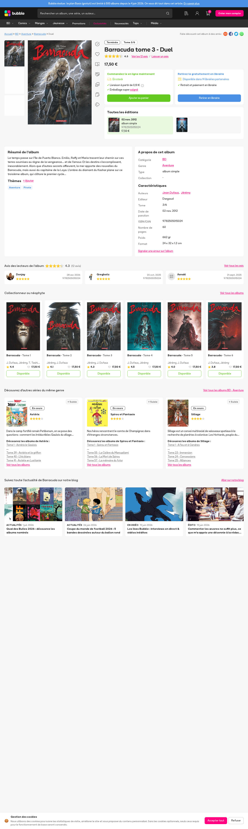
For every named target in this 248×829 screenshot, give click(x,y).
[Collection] (186, 13)
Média (154, 23)
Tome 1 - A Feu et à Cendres (184, 444)
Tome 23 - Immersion (180, 452)
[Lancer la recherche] (167, 13)
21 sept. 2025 (234, 274)
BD (8, 23)
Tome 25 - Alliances (179, 460)
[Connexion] (197, 13)
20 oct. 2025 (154, 274)
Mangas (40, 23)
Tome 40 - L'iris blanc (18, 456)
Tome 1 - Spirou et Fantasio (102, 444)
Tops (136, 23)
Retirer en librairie (209, 97)
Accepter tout (216, 820)
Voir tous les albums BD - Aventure (223, 390)
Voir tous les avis (234, 265)
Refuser (236, 820)
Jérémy (185, 192)
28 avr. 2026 (73, 274)
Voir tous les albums (232, 293)
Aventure (26, 33)
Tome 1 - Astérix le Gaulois (21, 444)
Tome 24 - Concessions (181, 456)
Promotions (78, 23)
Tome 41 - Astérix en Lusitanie (23, 460)
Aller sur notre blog (232, 480)
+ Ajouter (28, 180)
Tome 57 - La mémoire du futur (105, 460)
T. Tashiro (34, 362)
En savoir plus (192, 3)
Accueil (8, 33)
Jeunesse (58, 23)
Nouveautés (122, 23)
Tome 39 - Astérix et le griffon (23, 452)
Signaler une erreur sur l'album (155, 251)
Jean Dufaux (170, 192)
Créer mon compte (229, 13)
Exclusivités (100, 23)
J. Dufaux (12, 362)
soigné (134, 89)
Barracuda (40, 33)
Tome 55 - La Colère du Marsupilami (108, 452)
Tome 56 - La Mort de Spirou (103, 456)
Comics (22, 23)
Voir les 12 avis (140, 56)
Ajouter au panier (139, 97)
